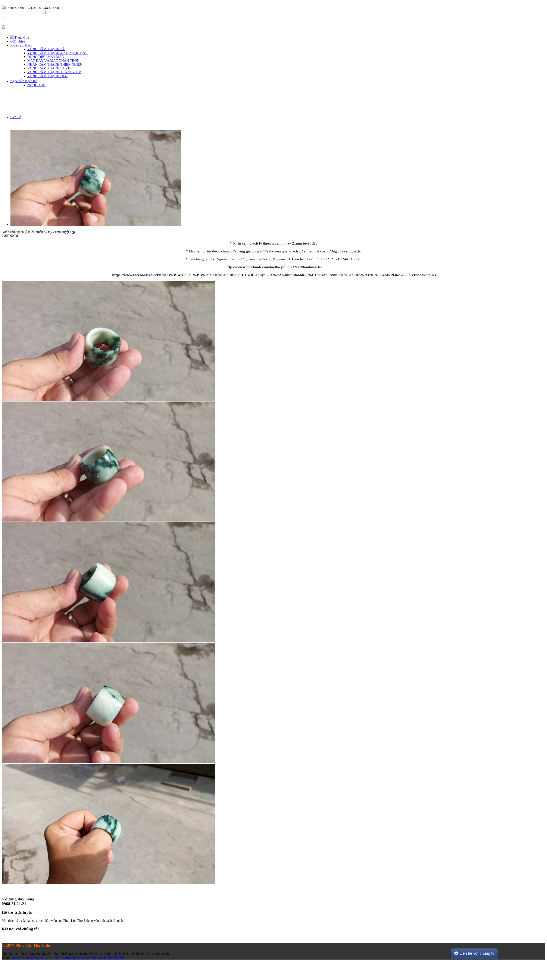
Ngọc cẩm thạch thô (23, 81)
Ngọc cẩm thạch (21, 45)
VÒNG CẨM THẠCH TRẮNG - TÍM (54, 72)
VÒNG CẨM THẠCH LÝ (46, 49)
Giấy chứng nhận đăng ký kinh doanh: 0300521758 (89, 957)
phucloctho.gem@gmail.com (30, 957)
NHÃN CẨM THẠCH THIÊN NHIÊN (54, 64)
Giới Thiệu (17, 41)
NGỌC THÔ (36, 85)
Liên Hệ (15, 117)
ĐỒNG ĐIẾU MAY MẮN (45, 57)
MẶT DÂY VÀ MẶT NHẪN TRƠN (53, 60)
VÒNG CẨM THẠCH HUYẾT (49, 68)
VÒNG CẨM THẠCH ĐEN (47, 76)
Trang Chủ (21, 37)
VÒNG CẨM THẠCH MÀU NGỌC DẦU (57, 53)
